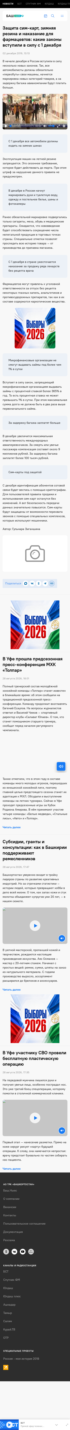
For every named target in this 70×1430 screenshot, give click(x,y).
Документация (13, 1232)
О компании (11, 1199)
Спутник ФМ (33, 3)
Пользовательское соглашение (24, 1223)
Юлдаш (49, 3)
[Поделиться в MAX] (25, 583)
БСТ (19, 3)
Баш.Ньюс (10, 1190)
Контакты (9, 1215)
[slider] (21, 125)
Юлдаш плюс (12, 1296)
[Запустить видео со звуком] (35, 925)
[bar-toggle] (62, 15)
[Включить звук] (61, 766)
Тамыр (7, 1313)
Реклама (9, 1240)
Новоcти (8, 3)
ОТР (6, 1338)
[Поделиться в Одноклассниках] (39, 583)
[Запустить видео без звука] (61, 938)
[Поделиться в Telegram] (45, 583)
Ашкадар (9, 1304)
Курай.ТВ (9, 1329)
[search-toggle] (52, 15)
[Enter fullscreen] (67, 1425)
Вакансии (9, 1207)
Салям (7, 1321)
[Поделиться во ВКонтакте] (32, 583)
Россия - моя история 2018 (21, 1359)
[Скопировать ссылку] (51, 583)
